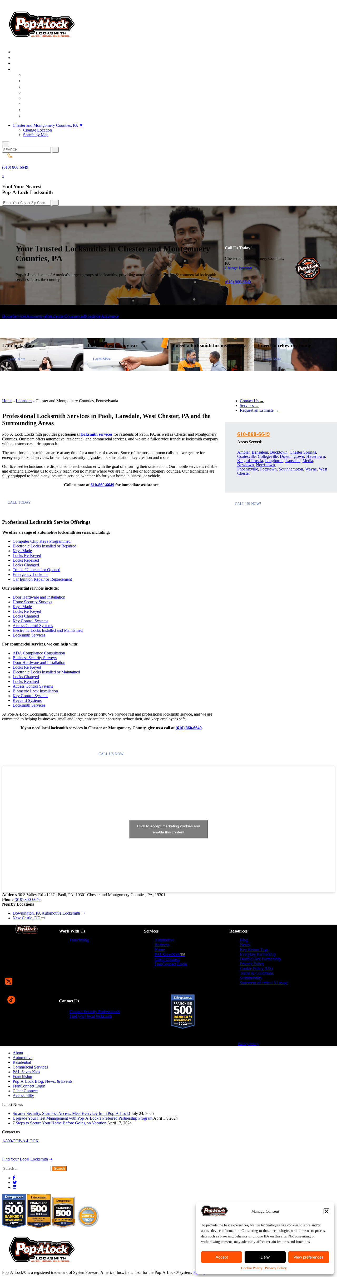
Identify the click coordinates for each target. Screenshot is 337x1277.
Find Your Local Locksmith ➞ (27, 1159)
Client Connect (167, 959)
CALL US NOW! (111, 754)
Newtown (245, 465)
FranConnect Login (171, 964)
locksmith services (96, 434)
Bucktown (279, 452)
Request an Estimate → (259, 410)
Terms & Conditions (257, 973)
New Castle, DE (27, 918)
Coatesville (246, 456)
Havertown (315, 456)
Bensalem (260, 452)
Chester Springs (303, 452)
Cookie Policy (251, 1268)
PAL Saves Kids (26, 1072)
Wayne (311, 469)
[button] (326, 1211)
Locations (24, 401)
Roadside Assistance (102, 316)
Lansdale (292, 460)
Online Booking (44, 116)
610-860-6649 (102, 485)
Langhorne (274, 460)
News (245, 945)
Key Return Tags (254, 949)
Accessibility (23, 1095)
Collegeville (268, 456)
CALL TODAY (19, 502)
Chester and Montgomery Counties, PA (48, 125)
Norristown (265, 465)
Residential (55, 316)
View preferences (309, 1257)
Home (7, 316)
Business (162, 945)
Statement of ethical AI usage (264, 982)
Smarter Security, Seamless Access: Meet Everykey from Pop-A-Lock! (71, 1113)
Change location (238, 268)
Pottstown (268, 469)
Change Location (37, 130)
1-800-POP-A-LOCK (20, 1141)
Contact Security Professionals (95, 1011)
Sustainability (251, 978)
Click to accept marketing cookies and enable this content (168, 829)
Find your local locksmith (91, 1016)
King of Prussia (250, 460)
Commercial (75, 316)
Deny (265, 1257)
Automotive (36, 316)
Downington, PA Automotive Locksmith (47, 913)
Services (19, 316)
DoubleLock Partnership (260, 959)
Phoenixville (247, 469)
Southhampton (291, 469)
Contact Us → (252, 401)
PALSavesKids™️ (170, 954)
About (18, 1053)
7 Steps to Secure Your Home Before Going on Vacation (59, 1123)
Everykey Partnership (258, 954)
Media (308, 460)
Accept (222, 1257)
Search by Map (35, 135)
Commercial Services (30, 1067)
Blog (244, 940)
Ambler (243, 452)
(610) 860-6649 (15, 167)
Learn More (16, 359)
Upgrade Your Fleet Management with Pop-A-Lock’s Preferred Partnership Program (82, 1118)
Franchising (79, 940)
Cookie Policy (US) (256, 968)
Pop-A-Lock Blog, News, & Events (42, 1081)
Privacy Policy (276, 1268)
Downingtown (292, 456)
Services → (249, 405)
